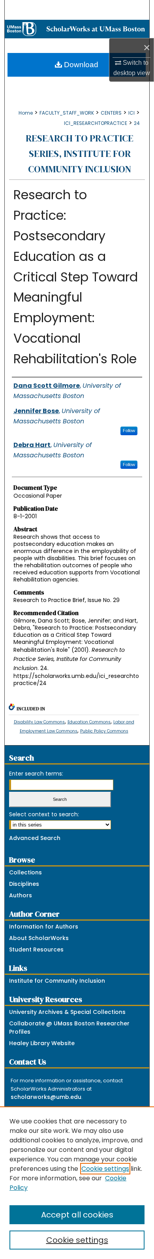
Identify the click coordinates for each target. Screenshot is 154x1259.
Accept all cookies (77, 1214)
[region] (77, 1182)
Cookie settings (105, 1168)
